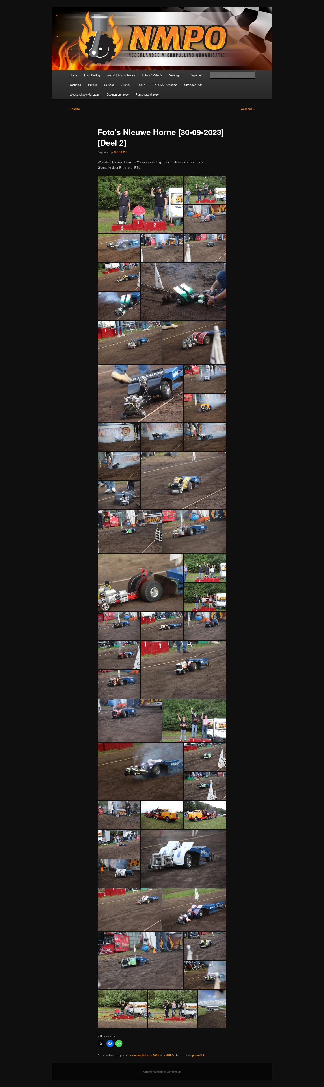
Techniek (75, 85)
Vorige (74, 109)
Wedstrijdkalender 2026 (84, 94)
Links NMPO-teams (164, 85)
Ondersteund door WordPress (162, 1072)
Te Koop (109, 85)
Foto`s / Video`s (152, 75)
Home (73, 75)
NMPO (170, 1055)
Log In (141, 85)
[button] (140, 204)
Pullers (92, 85)
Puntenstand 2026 (147, 94)
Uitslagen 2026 (193, 85)
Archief (125, 85)
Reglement (196, 75)
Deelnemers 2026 (117, 94)
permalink (198, 1055)
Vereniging (175, 75)
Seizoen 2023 (150, 1055)
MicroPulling (92, 75)
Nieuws (136, 1055)
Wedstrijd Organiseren (121, 75)
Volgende (248, 109)
